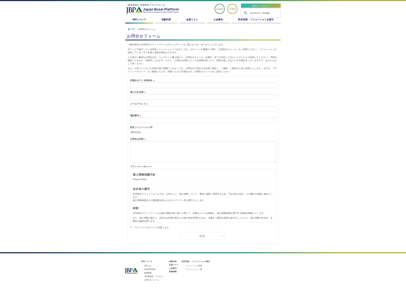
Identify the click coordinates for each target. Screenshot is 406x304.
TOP (132, 29)
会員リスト (192, 19)
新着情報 (173, 271)
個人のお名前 (137, 91)
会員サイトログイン (261, 5)
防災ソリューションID (141, 127)
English (219, 8)
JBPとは (147, 265)
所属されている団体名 (141, 80)
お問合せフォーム (151, 279)
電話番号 (134, 115)
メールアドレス (138, 103)
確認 (211, 236)
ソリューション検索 (193, 265)
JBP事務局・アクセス (153, 276)
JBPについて (139, 19)
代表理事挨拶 (149, 269)
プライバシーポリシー (141, 166)
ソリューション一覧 (193, 269)
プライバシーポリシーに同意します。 (152, 227)
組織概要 (148, 272)
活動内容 (166, 19)
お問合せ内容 (137, 138)
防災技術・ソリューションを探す (256, 19)
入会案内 (218, 19)
